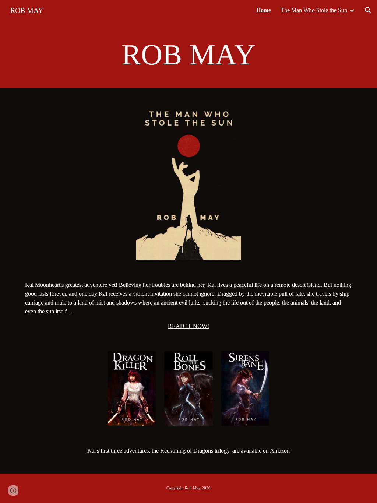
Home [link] (263, 10)
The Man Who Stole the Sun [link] (314, 10)
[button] (368, 10)
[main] (188, 54)
